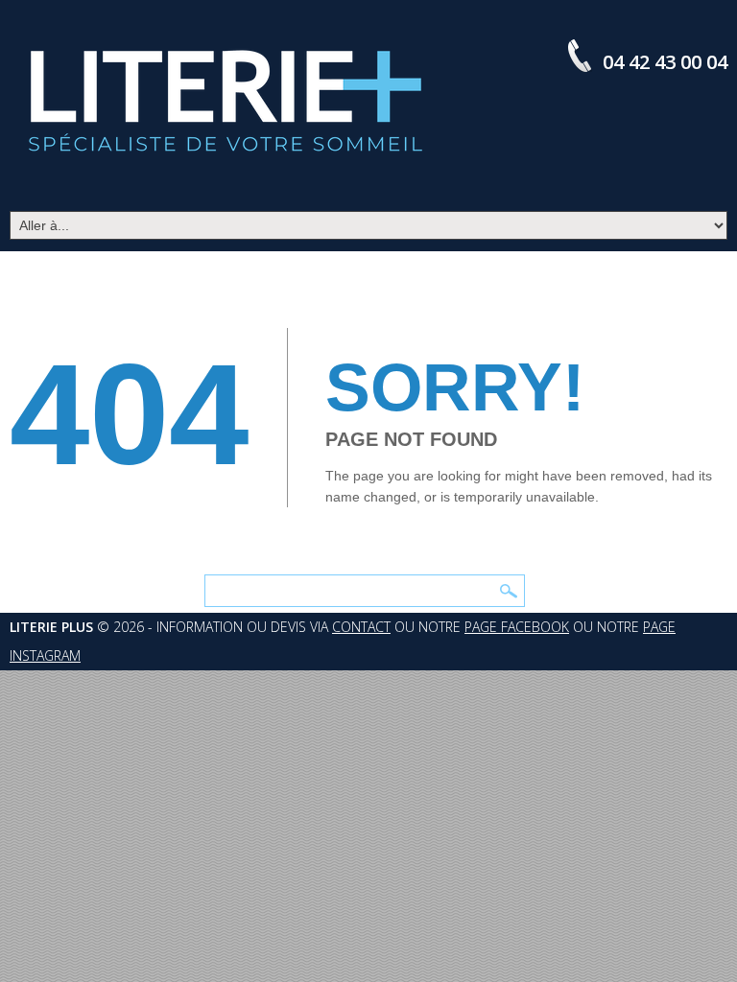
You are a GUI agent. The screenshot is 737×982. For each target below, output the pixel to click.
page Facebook (516, 627)
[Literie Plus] (225, 101)
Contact (361, 627)
